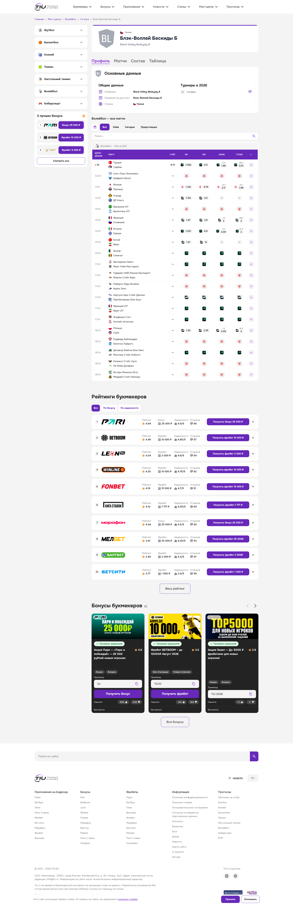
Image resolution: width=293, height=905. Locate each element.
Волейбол (223, 827)
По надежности (130, 407)
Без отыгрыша (160, 671)
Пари (37, 797)
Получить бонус (118, 694)
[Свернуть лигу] (251, 155)
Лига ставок (133, 838)
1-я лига (191, 91)
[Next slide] (255, 606)
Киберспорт (225, 833)
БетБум (39, 802)
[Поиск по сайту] (254, 756)
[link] (186, 165)
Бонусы (112, 671)
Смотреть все (61, 160)
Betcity (84, 827)
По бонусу (109, 407)
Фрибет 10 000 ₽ (71, 137)
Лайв (116, 127)
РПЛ (220, 838)
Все (105, 127)
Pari (82, 797)
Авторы (176, 856)
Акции (99, 671)
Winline (84, 812)
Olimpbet (85, 843)
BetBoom (85, 802)
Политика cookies (182, 802)
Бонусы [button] (85, 792)
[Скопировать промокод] (137, 684)
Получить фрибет (175, 694)
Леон (37, 807)
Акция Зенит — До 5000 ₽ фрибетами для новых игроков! (226, 654)
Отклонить (250, 899)
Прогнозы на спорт (229, 797)
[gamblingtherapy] (252, 893)
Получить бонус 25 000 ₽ (228, 421)
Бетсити (39, 822)
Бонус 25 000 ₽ (71, 125)
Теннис (222, 817)
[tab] (101, 61)
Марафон (40, 827)
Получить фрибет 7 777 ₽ (228, 504)
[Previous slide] (248, 606)
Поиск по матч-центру (47, 764)
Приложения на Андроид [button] (51, 792)
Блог (174, 831)
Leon (83, 807)
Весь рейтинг (175, 588)
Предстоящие (149, 127)
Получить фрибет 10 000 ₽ (228, 437)
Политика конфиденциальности (190, 797)
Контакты (177, 821)
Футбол (222, 802)
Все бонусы (175, 722)
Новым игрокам (181, 671)
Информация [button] (180, 792)
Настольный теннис (229, 822)
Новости (177, 841)
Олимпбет (132, 843)
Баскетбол (224, 812)
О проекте (178, 851)
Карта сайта (179, 846)
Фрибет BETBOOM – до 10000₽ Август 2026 (166, 652)
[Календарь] (95, 127)
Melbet (84, 833)
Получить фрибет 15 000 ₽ (228, 486)
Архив (175, 836)
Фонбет (39, 833)
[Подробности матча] (251, 165)
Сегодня (130, 127)
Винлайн (39, 838)
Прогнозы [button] (224, 792)
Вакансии (177, 826)
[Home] (47, 778)
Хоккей (222, 807)
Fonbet (84, 817)
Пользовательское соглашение (190, 807)
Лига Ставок (42, 812)
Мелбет (39, 817)
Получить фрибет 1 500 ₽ (228, 571)
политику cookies (128, 899)
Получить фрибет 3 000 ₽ (228, 453)
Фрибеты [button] (132, 792)
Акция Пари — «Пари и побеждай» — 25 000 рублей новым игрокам (109, 654)
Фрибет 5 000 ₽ (71, 149)
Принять (231, 899)
